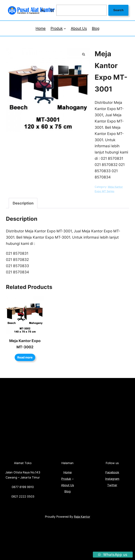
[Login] (42, 10)
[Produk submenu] (65, 28)
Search (118, 10)
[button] (84, 54)
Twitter (112, 485)
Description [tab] (23, 203)
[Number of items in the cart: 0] (51, 10)
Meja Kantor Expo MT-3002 (25, 343)
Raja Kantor (82, 516)
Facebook (112, 472)
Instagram (112, 478)
